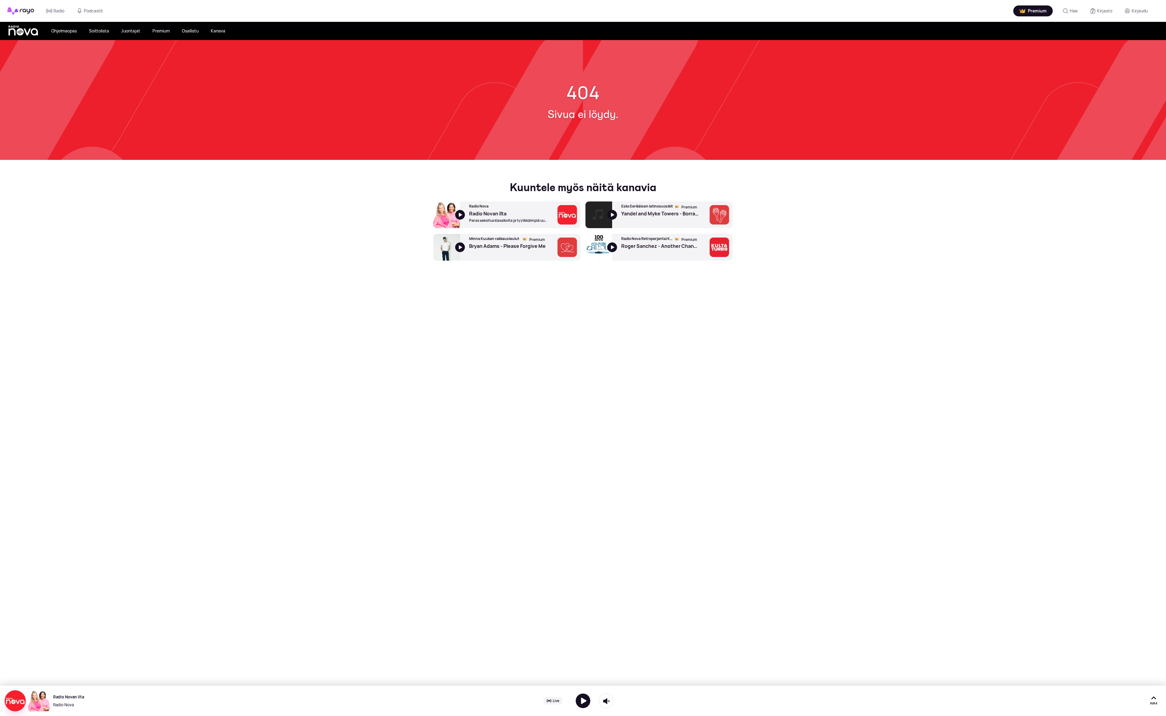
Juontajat (130, 31)
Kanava (218, 31)
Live (556, 700)
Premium (161, 31)
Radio (58, 11)
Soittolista (99, 31)
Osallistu (190, 31)
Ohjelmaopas (64, 31)
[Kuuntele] (583, 701)
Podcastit (93, 11)
